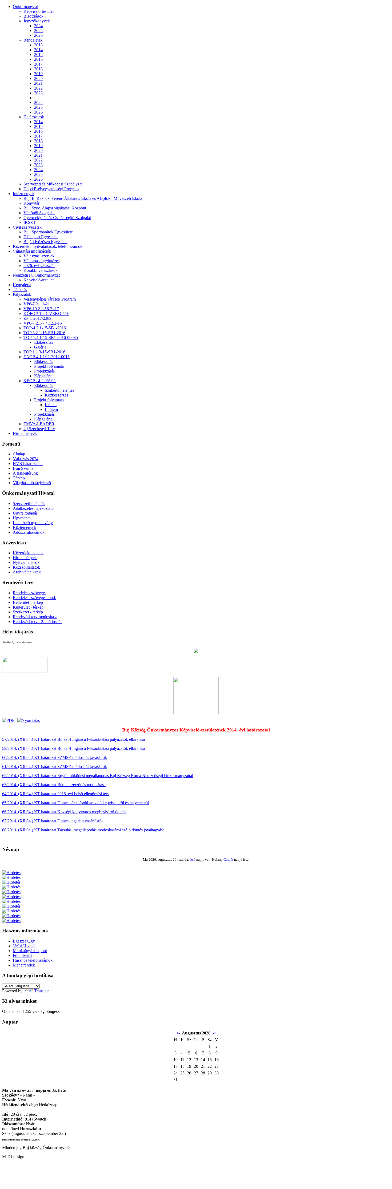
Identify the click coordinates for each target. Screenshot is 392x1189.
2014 (38, 49)
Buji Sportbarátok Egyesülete (48, 232)
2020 (38, 78)
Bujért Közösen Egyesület (45, 241)
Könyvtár (31, 203)
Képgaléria (43, 376)
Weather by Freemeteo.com (17, 642)
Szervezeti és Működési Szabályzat (52, 184)
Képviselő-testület (38, 11)
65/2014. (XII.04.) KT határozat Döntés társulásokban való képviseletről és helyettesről (75, 802)
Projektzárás (44, 371)
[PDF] (8, 720)
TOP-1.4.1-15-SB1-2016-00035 (50, 337)
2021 (38, 83)
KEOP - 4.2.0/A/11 (39, 380)
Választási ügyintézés (41, 260)
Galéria (40, 347)
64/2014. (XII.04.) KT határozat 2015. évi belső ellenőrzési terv (55, 793)
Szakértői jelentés (59, 390)
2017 (38, 64)
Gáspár (228, 860)
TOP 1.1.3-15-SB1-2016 (44, 352)
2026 (38, 35)
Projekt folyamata (49, 366)
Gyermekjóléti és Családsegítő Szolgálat (57, 217)
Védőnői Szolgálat (39, 213)
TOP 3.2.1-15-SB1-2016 (44, 332)
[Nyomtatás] (28, 720)
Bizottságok (33, 16)
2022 (38, 88)
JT (40, 1140)
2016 (38, 59)
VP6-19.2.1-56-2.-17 (41, 308)
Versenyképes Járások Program (49, 299)
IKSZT (29, 222)
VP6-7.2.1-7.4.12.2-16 (42, 323)
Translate (41, 991)
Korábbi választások (40, 270)
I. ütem (51, 404)
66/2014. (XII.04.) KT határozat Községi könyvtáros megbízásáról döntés (64, 812)
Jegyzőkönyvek (36, 21)
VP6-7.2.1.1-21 (36, 304)
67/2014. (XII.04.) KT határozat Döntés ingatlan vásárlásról (52, 821)
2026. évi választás (39, 265)
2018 (38, 69)
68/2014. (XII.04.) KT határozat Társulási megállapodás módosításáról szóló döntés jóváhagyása (83, 830)
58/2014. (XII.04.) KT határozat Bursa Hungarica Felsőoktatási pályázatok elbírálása (73, 748)
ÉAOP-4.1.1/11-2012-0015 (46, 356)
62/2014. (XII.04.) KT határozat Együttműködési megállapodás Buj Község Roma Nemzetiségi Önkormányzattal (97, 775)
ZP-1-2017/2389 (37, 318)
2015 (38, 54)
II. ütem (51, 409)
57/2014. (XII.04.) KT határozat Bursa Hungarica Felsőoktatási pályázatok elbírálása (73, 739)
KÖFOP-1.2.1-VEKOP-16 (46, 313)
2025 (38, 30)
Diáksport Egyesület (40, 236)
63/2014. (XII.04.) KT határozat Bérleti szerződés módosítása (54, 784)
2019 (38, 73)
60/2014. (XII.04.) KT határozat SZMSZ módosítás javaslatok (54, 757)
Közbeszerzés (56, 395)
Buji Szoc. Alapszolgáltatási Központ (54, 208)
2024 (38, 25)
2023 (38, 93)
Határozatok (33, 117)
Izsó (192, 860)
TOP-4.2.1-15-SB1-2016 (44, 328)
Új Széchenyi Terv (39, 428)
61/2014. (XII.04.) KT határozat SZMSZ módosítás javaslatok (54, 766)
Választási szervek (38, 256)
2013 (38, 45)
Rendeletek (32, 40)
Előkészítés (43, 342)
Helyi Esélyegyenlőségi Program (51, 189)
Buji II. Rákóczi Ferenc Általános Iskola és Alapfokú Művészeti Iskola (82, 198)
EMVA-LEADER (38, 424)
